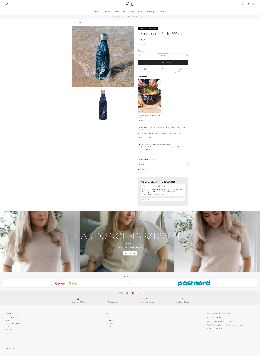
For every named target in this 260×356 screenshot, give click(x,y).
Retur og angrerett (13, 317)
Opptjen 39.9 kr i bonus (148, 29)
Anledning (150, 12)
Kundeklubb (162, 12)
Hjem (63, 23)
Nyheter (96, 12)
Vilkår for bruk (11, 326)
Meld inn (179, 199)
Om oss (109, 317)
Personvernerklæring (13, 323)
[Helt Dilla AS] (130, 4)
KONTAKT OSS (130, 253)
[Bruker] (247, 4)
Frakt (8, 320)
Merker (140, 12)
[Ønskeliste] (242, 4)
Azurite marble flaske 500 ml (74, 23)
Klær (117, 12)
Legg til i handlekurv (163, 63)
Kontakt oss (10, 329)
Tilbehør (131, 12)
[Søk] (7, 4)
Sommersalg (107, 12)
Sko (123, 12)
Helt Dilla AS (13, 349)
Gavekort (110, 326)
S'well (145, 44)
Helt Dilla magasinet (114, 323)
